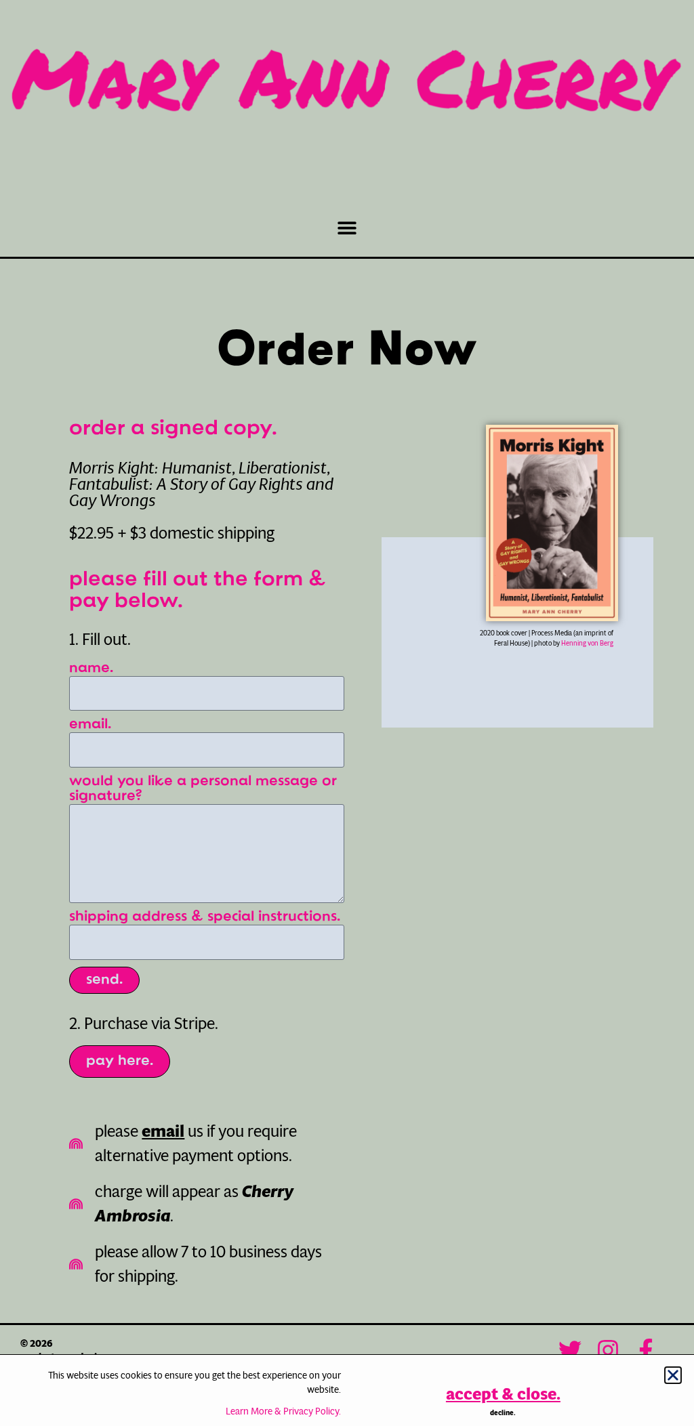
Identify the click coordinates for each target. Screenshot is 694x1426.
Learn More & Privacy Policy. (283, 1411)
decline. (503, 1413)
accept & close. (503, 1394)
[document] (347, 713)
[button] (673, 1375)
